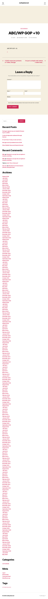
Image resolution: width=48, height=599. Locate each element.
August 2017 (5, 363)
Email (26, 91)
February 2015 (6, 416)
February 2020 (6, 313)
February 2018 (6, 353)
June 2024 (5, 222)
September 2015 (6, 404)
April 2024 (5, 225)
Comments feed (6, 576)
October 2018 (5, 339)
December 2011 (6, 482)
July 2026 (4, 178)
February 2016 (6, 395)
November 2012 (6, 463)
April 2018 (5, 349)
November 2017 (6, 358)
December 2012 (6, 461)
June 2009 (5, 535)
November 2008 (6, 547)
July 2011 (4, 491)
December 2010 (6, 503)
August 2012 (5, 468)
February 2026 (6, 187)
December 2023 (6, 232)
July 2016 (4, 386)
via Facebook (24, 28)
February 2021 (6, 292)
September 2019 (6, 321)
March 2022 (5, 269)
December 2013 (6, 440)
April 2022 (5, 267)
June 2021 (5, 285)
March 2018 (5, 351)
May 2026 (4, 181)
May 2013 (4, 453)
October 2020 (5, 299)
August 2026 (5, 176)
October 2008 (6, 549)
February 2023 (6, 250)
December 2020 (6, 295)
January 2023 (5, 251)
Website (8, 96)
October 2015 (5, 402)
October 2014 (5, 423)
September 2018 (6, 341)
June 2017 (5, 367)
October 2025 (5, 194)
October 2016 (5, 381)
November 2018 (6, 337)
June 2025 (5, 201)
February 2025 (6, 208)
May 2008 (5, 554)
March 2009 (5, 540)
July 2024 (4, 220)
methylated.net (24, 3)
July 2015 (4, 407)
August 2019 (5, 323)
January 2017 (5, 376)
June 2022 (5, 264)
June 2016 (5, 388)
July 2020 (4, 304)
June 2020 (5, 306)
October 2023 (5, 236)
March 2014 (5, 435)
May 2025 (4, 202)
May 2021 (4, 286)
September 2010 (6, 509)
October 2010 (5, 507)
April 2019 (5, 328)
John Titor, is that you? (12, 163)
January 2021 (5, 293)
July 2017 (4, 365)
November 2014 (6, 421)
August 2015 (5, 405)
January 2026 (5, 188)
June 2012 (5, 472)
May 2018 (4, 348)
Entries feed (5, 574)
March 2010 (5, 519)
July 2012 (4, 470)
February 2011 (6, 500)
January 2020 (6, 314)
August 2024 (5, 218)
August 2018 (5, 342)
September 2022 (6, 258)
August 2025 (5, 197)
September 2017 (6, 362)
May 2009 (5, 537)
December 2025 (6, 190)
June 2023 (5, 243)
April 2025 (5, 204)
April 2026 (5, 183)
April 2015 (5, 412)
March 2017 (5, 372)
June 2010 (5, 514)
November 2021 (6, 276)
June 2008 (5, 552)
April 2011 (4, 496)
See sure (4, 165)
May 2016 (4, 390)
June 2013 (5, 451)
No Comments (33, 37)
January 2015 (5, 418)
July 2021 (4, 283)
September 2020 (6, 300)
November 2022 (6, 255)
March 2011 (5, 498)
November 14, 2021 (23, 37)
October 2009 (6, 528)
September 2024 (6, 216)
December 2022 (6, 253)
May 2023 (4, 244)
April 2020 (5, 309)
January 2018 (5, 355)
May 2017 (4, 369)
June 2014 (5, 430)
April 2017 (4, 370)
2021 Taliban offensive (6, 587)
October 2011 (5, 486)
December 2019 (6, 316)
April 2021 (4, 288)
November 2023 (6, 234)
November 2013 (6, 442)
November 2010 (6, 505)
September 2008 (6, 551)
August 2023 (5, 239)
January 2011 (5, 502)
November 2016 (6, 379)
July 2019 (4, 325)
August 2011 (5, 489)
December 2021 (6, 274)
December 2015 (6, 398)
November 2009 (6, 526)
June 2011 (4, 493)
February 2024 (6, 229)
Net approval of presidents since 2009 (12, 142)
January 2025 (5, 209)
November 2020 (6, 297)
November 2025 (6, 192)
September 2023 (6, 237)
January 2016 (5, 397)
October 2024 (5, 215)
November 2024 (6, 213)
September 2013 (6, 446)
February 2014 (6, 437)
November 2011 (6, 484)
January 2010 (5, 523)
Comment (9, 79)
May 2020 (4, 307)
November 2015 (6, 400)
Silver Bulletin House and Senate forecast (12, 145)
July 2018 (4, 344)
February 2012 (6, 479)
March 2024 (5, 227)
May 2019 (4, 327)
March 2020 (5, 311)
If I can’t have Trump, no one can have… (12, 139)
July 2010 (4, 512)
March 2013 (5, 456)
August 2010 (5, 510)
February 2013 (6, 458)
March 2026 (5, 185)
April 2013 (5, 454)
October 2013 (5, 444)
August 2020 (5, 302)
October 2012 (5, 465)
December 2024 (6, 211)
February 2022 (6, 271)
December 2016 (6, 377)
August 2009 (5, 531)
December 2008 (6, 545)
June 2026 (5, 180)
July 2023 (4, 241)
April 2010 (5, 517)
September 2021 (6, 279)
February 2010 (6, 521)
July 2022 (4, 262)
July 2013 (4, 449)
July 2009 (5, 533)
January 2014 (5, 439)
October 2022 (5, 257)
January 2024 (5, 230)
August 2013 (5, 447)
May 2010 (4, 516)
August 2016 (5, 384)
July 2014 (4, 428)
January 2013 (5, 460)
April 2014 (5, 433)
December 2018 (6, 335)
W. (14, 37)
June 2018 (5, 346)
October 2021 (5, 278)
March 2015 (5, 414)
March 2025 (5, 206)
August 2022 (5, 260)
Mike (3, 154)
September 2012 (6, 467)
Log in (3, 572)
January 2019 (5, 334)
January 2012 (5, 481)
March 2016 (5, 393)
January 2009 (6, 544)
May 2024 (4, 223)
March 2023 (5, 248)
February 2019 (6, 332)
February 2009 (6, 542)
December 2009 (6, 524)
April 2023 (5, 246)
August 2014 (5, 426)
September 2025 (6, 195)
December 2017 (6, 356)
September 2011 (6, 488)
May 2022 (4, 265)
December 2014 (6, 419)
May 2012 (4, 474)
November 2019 (6, 318)
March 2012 (5, 477)
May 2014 (4, 432)
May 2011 (4, 495)
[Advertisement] (24, 14)
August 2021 (5, 281)
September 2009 (6, 530)
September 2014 (6, 425)
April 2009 (5, 538)
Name (8, 91)
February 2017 (6, 374)
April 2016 (5, 391)
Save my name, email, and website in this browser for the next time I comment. (23, 102)
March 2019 (5, 330)
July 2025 (4, 199)
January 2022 (5, 272)
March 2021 (5, 290)
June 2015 (5, 409)
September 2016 (6, 383)
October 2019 (5, 320)
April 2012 (4, 475)
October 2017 (5, 360)
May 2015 (4, 411)
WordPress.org (6, 578)
